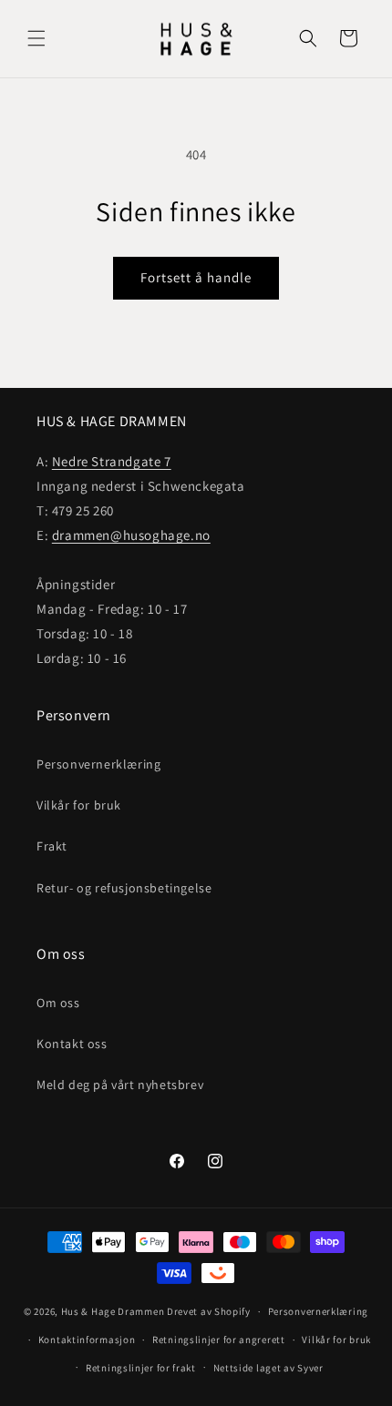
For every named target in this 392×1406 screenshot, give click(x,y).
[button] (36, 38)
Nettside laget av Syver (268, 1367)
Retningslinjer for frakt (141, 1367)
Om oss (58, 1002)
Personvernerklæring (98, 764)
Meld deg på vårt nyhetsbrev (119, 1084)
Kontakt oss (72, 1043)
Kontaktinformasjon (87, 1339)
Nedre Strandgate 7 (111, 461)
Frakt (51, 846)
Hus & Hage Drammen (113, 1311)
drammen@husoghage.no (131, 535)
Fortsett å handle (196, 277)
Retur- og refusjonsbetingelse (123, 888)
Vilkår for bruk (78, 805)
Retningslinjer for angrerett (218, 1339)
